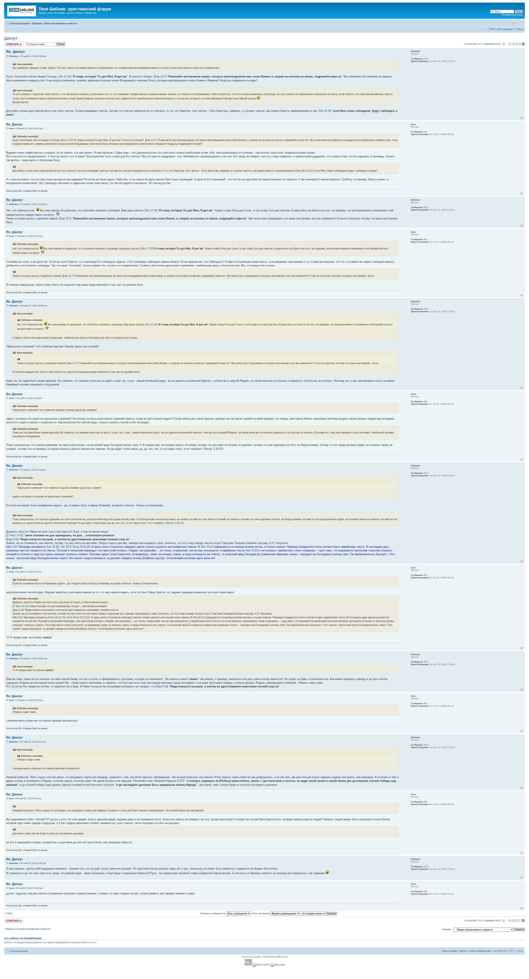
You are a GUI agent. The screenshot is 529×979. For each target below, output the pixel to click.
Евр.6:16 (12, 539)
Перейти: (447, 929)
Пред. (10, 913)
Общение (37, 23)
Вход (520, 29)
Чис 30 (64, 546)
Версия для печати (513, 22)
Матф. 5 (210, 448)
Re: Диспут (15, 52)
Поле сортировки (261, 913)
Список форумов (20, 23)
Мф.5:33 (11, 546)
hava (11, 128)
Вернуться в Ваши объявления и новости (28, 929)
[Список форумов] (22, 10)
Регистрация (506, 29)
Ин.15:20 (325, 110)
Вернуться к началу (522, 118)
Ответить (9, 43)
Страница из (491, 44)
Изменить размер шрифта (520, 22)
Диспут (11, 38)
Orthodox (13, 56)
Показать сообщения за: (213, 913)
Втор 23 (77, 546)
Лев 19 (50, 546)
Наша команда (449, 951)
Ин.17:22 (65, 76)
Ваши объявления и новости (60, 23)
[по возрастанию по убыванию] (319, 913)
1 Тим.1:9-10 (14, 535)
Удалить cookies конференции (475, 951)
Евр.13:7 (160, 76)
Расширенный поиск (512, 14)
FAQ (493, 29)
